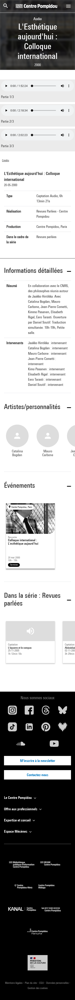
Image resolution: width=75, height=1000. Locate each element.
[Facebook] (29, 712)
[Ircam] (53, 867)
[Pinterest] (46, 728)
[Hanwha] (37, 935)
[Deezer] (62, 728)
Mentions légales (14, 982)
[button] (37, 271)
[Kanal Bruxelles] (25, 913)
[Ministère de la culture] (38, 962)
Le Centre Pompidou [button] (18, 797)
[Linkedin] (29, 728)
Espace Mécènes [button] (16, 831)
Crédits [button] (5, 160)
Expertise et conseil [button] (17, 820)
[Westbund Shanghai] (54, 913)
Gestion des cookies (38, 988)
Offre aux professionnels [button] (21, 809)
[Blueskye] (62, 712)
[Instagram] (12, 712)
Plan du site (31, 982)
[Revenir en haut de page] (65, 990)
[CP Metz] (26, 890)
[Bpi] (24, 867)
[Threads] (46, 712)
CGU (41, 982)
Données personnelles (57, 982)
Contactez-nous (37, 775)
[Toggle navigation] (68, 6)
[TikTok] (12, 728)
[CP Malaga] (49, 890)
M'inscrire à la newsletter (37, 761)
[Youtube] (54, 745)
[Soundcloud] (21, 745)
